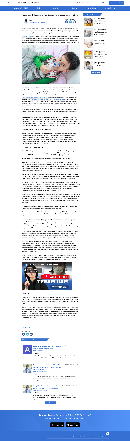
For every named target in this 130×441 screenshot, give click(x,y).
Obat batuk (34, 99)
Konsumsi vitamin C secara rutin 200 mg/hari (35, 97)
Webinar (56, 8)
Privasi (99, 436)
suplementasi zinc (59, 94)
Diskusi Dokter (91, 8)
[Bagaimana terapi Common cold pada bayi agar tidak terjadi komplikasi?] (27, 353)
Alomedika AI (18, 8)
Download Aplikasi (117, 3)
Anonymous (40, 350)
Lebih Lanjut (96, 72)
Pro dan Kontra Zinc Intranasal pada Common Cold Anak (99, 41)
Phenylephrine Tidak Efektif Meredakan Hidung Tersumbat (99, 63)
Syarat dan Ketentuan (90, 436)
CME (38, 8)
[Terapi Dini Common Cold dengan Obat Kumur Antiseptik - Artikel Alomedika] (27, 393)
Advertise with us (78, 436)
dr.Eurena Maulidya (42, 371)
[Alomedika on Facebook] (78, 433)
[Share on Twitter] (71, 22)
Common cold (26, 36)
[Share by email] (74, 22)
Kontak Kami (105, 436)
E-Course (74, 8)
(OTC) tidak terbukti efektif (57, 99)
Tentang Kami (68, 436)
